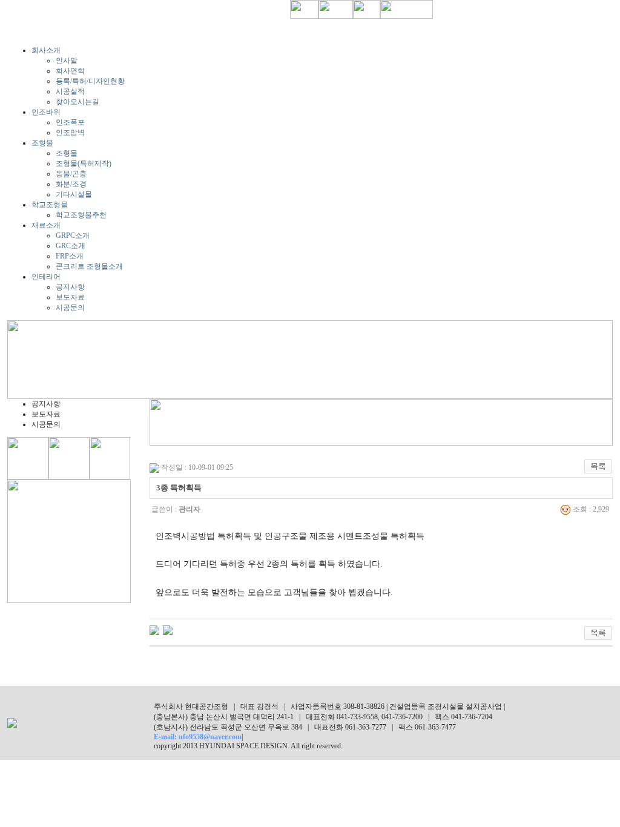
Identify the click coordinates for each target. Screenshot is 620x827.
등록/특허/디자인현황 (90, 81)
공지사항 (70, 287)
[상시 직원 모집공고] (154, 629)
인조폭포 (70, 122)
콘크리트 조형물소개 (89, 266)
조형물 (42, 143)
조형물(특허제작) (83, 163)
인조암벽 (70, 132)
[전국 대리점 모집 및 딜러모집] (168, 629)
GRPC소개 (73, 235)
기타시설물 (74, 194)
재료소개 (46, 225)
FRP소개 (70, 256)
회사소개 (46, 50)
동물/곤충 (71, 174)
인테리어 (46, 276)
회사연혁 (70, 71)
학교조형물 (49, 204)
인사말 (67, 60)
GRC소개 (70, 246)
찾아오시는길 (77, 101)
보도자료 (70, 297)
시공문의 (70, 307)
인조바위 (46, 112)
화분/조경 (71, 184)
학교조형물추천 (81, 215)
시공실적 (70, 91)
